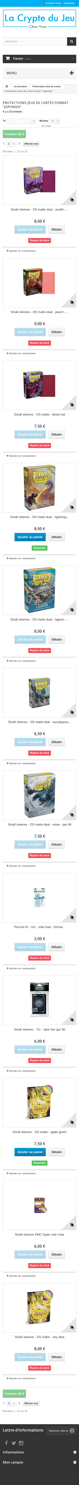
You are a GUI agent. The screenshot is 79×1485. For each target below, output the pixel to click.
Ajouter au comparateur (22, 250)
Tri (4, 120)
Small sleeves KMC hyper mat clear (39, 1234)
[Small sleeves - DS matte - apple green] (39, 1103)
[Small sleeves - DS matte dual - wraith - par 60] (39, 180)
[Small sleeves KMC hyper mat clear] (39, 1205)
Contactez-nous (53, 3)
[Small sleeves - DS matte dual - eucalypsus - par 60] (39, 693)
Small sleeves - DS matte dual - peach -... (39, 312)
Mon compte (13, 1462)
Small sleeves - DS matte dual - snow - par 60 (39, 824)
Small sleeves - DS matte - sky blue (39, 1337)
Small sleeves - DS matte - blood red (39, 414)
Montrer (44, 120)
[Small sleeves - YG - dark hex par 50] (39, 1000)
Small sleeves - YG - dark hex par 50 (39, 1029)
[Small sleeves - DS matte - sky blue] (39, 1308)
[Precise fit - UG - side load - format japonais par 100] (39, 898)
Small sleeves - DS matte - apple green (39, 1132)
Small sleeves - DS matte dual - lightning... (39, 517)
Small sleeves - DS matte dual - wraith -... (39, 209)
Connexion (69, 3)
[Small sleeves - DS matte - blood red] (39, 385)
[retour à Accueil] (6, 86)
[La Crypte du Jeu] (39, 19)
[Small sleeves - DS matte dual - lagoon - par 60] (39, 590)
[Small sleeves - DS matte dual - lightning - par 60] (39, 488)
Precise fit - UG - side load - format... (39, 927)
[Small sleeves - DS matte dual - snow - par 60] (39, 795)
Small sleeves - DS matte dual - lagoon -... (39, 619)
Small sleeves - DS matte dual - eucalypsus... (39, 722)
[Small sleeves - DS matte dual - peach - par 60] (39, 283)
